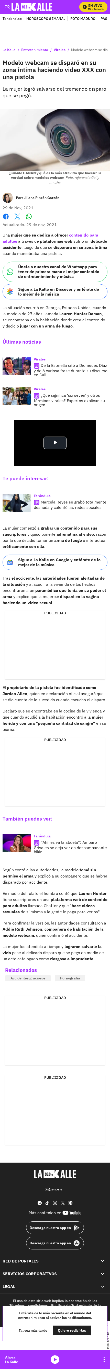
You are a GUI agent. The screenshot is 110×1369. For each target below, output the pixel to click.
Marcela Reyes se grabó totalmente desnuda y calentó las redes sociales (70, 504)
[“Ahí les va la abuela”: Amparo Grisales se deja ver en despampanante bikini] (17, 843)
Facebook (6, 219)
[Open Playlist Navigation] (104, 1359)
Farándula (42, 496)
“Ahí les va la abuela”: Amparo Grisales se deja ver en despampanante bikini (70, 847)
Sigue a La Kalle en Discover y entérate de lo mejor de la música (58, 292)
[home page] (55, 1174)
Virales (59, 50)
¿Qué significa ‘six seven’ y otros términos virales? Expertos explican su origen (69, 400)
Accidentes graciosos (28, 978)
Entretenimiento (34, 50)
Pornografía (70, 978)
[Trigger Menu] (7, 7)
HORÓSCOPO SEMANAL (45, 18)
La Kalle (9, 50)
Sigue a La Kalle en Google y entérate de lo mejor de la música (59, 562)
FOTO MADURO (82, 18)
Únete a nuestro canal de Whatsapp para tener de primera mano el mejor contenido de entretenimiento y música (58, 271)
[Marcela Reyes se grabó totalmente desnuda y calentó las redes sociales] (17, 503)
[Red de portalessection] (102, 1261)
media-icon (55, 1359)
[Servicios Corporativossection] (102, 1273)
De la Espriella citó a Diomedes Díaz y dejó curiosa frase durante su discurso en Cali (70, 370)
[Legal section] (102, 1286)
